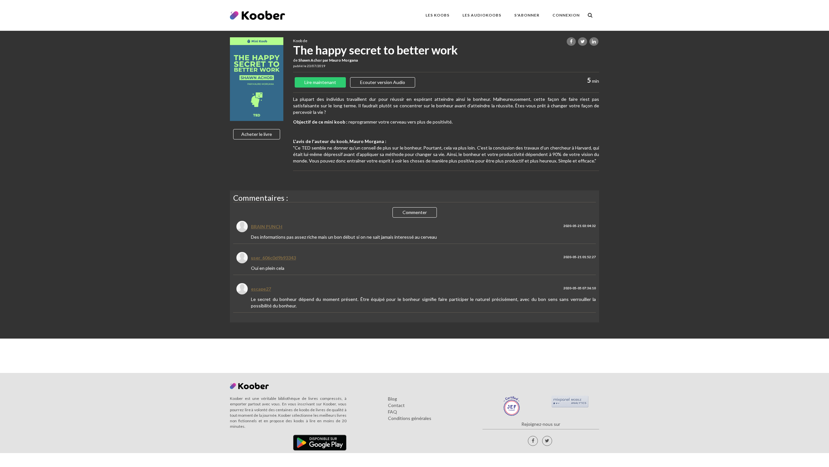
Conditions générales (409, 418)
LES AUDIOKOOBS (481, 15)
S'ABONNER (526, 15)
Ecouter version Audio (382, 82)
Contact (396, 405)
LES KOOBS (437, 15)
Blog (392, 398)
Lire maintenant (320, 82)
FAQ (392, 411)
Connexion (566, 15)
